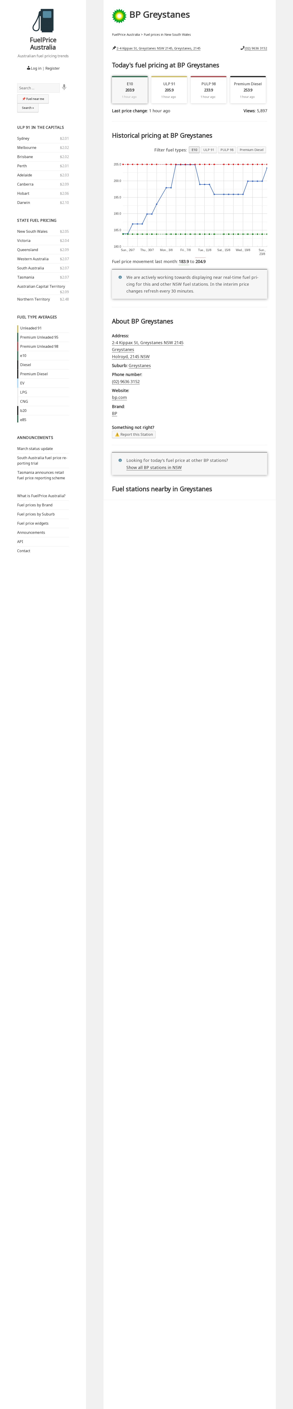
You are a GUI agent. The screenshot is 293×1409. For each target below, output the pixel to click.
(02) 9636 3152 (256, 48)
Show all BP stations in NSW (154, 467)
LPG (23, 392)
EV (22, 383)
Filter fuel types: (170, 150)
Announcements (35, 437)
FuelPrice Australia (43, 43)
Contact (23, 550)
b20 (23, 410)
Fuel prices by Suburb (36, 514)
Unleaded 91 (31, 328)
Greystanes (140, 365)
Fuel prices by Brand (34, 504)
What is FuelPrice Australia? (41, 495)
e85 (23, 419)
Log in (36, 68)
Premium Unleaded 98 (39, 346)
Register (52, 68)
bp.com (119, 397)
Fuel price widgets (33, 523)
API (20, 541)
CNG (24, 401)
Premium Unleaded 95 (39, 337)
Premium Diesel (34, 373)
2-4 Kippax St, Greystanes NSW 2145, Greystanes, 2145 (159, 48)
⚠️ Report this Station (134, 434)
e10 (23, 355)
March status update (35, 448)
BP (114, 413)
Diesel (25, 364)
